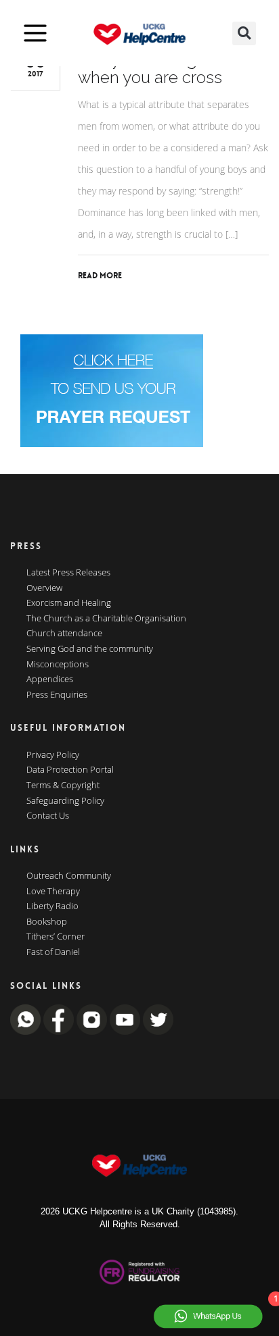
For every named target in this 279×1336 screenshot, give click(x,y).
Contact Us (47, 816)
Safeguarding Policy (65, 801)
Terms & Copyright (63, 785)
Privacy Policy (52, 755)
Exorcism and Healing (68, 603)
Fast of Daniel (53, 952)
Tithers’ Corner (55, 936)
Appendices (49, 679)
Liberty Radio (52, 906)
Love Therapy (53, 891)
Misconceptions (57, 664)
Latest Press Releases (68, 572)
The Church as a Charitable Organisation (106, 618)
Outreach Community (68, 876)
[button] (244, 33)
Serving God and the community (89, 649)
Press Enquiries (56, 695)
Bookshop (46, 922)
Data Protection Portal (70, 770)
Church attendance (64, 633)
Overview (44, 588)
